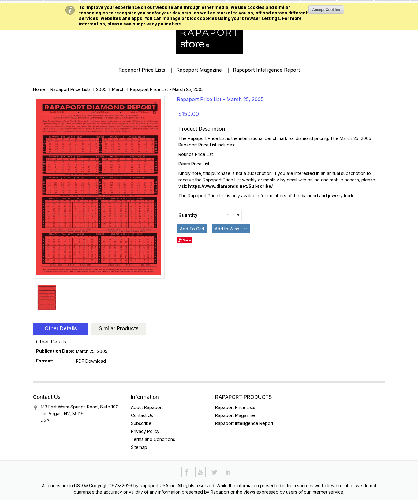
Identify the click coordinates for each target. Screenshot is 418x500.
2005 (101, 89)
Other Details (61, 328)
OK (326, 9)
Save (187, 240)
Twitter (214, 472)
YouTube (200, 472)
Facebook (186, 472)
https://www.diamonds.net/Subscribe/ (230, 186)
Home (39, 89)
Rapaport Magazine (199, 70)
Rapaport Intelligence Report (266, 70)
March (118, 89)
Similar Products (119, 328)
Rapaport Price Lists (141, 70)
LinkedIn (228, 472)
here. (177, 23)
